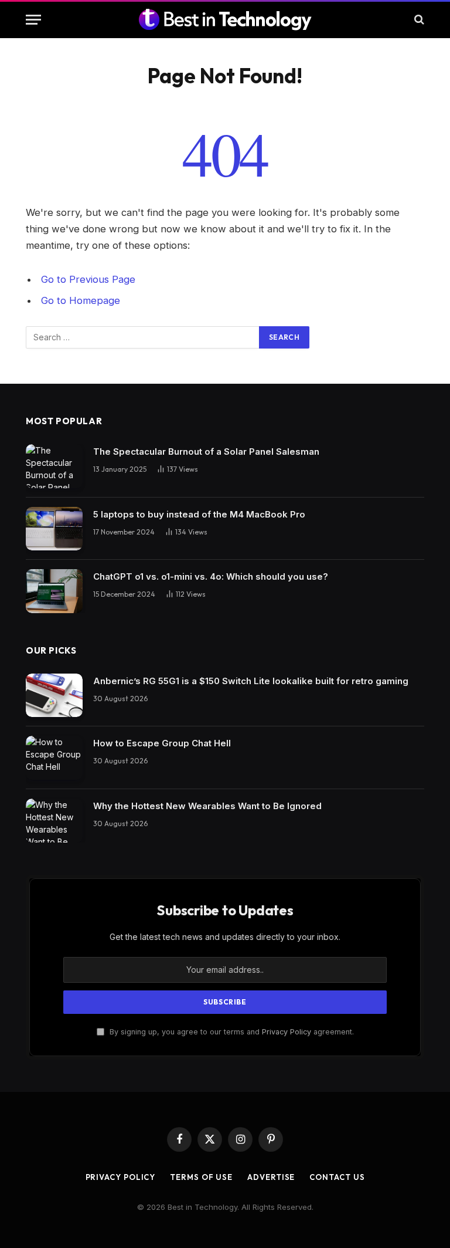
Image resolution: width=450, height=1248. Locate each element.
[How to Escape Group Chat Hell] (54, 758)
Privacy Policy (286, 1031)
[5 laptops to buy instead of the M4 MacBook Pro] (54, 529)
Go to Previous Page (88, 279)
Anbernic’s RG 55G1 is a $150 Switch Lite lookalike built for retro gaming (250, 680)
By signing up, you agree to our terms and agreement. (230, 1031)
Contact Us (336, 1177)
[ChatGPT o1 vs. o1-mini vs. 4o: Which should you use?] (54, 591)
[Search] (418, 19)
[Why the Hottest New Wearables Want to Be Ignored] (54, 821)
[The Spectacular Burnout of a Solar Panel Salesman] (54, 466)
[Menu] (33, 19)
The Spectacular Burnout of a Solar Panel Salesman (206, 451)
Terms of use (201, 1177)
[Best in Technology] (225, 19)
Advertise (271, 1177)
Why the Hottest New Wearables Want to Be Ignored (207, 805)
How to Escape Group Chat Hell (162, 743)
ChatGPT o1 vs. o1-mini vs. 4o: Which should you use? (210, 576)
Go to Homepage (80, 300)
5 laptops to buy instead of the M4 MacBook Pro (199, 514)
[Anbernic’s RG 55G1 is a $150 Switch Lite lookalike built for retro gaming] (54, 696)
